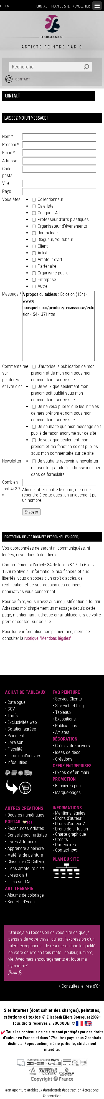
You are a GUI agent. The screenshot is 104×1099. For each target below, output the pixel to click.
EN (7, 6)
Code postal (7, 172)
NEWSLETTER (81, 6)
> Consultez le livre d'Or (79, 986)
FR (2, 6)
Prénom (10, 144)
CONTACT (42, 6)
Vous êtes (11, 199)
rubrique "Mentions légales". (48, 638)
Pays (6, 191)
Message (12, 294)
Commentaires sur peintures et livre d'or (12, 376)
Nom (7, 136)
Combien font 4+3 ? (11, 489)
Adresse (9, 160)
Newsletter (11, 461)
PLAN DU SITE (60, 6)
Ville (5, 183)
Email (8, 152)
